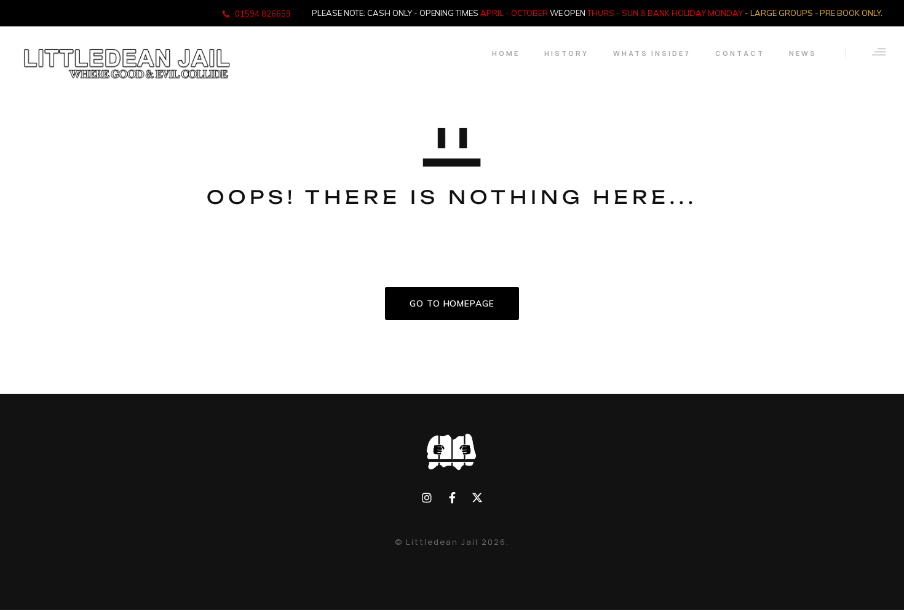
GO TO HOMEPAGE (452, 303)
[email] (452, 498)
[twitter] (477, 498)
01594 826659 (263, 13)
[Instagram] (427, 498)
